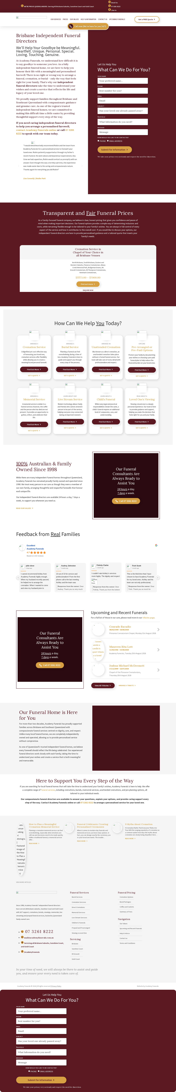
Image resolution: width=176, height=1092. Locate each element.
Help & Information (88, 19)
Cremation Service (34, 347)
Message (101, 127)
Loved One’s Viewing (142, 399)
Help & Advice (125, 933)
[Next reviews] (158, 578)
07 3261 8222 (86, 802)
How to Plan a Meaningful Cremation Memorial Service (44, 825)
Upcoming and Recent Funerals (131, 928)
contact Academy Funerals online (36, 129)
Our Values (74, 19)
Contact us (102, 19)
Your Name (102, 76)
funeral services (48, 789)
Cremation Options (126, 897)
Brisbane (75, 944)
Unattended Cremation (106, 347)
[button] (18, 166)
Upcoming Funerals (117, 19)
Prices (65, 19)
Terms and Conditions (127, 943)
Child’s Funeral (106, 399)
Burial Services (77, 897)
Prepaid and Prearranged (81, 928)
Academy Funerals (35, 549)
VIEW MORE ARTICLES (23, 882)
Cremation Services (79, 902)
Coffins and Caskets (127, 907)
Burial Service (70, 347)
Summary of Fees (126, 912)
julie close (30, 566)
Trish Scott (136, 566)
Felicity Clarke (102, 565)
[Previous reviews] (18, 578)
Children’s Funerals (78, 923)
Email (100, 96)
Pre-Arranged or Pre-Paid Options (142, 348)
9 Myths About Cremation (139, 824)
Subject (101, 106)
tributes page (148, 617)
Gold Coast (76, 959)
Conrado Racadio (120, 626)
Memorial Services (78, 912)
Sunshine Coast (77, 949)
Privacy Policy (56, 986)
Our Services (56, 19)
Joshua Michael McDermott (126, 665)
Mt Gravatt (75, 954)
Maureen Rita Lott (121, 646)
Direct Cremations (78, 907)
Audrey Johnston (68, 566)
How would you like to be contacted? (113, 137)
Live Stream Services (79, 917)
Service (101, 117)
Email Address (115, 141)
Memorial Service (34, 399)
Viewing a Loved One (79, 933)
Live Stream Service (70, 399)
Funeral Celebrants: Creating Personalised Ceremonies (92, 825)
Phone (100, 86)
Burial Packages (125, 902)
